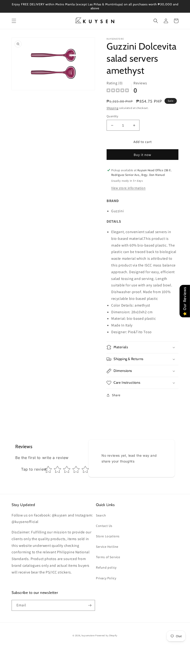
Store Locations (108, 536)
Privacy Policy (106, 578)
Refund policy (106, 567)
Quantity (112, 116)
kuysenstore (88, 635)
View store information (128, 188)
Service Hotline (107, 547)
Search (101, 515)
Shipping (112, 108)
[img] (118, 91)
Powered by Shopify (106, 635)
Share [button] (116, 395)
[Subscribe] (90, 605)
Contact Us (104, 526)
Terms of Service (108, 557)
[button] (14, 21)
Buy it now (142, 154)
